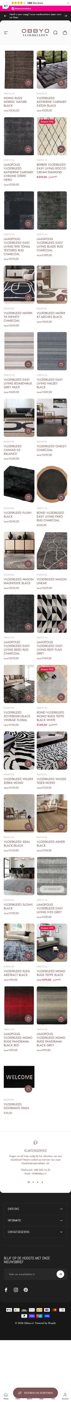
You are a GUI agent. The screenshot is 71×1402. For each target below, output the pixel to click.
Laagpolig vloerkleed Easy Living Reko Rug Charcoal (17, 648)
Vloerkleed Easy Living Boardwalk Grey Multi (18, 383)
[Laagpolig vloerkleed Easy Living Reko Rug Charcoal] (19, 614)
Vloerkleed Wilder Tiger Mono (51, 781)
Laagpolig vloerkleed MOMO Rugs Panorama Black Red (18, 1039)
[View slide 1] (29, 1182)
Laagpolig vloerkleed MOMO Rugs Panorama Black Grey (51, 1039)
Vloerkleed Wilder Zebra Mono (18, 781)
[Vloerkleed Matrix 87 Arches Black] (52, 284)
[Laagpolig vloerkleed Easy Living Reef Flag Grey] (52, 614)
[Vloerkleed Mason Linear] (52, 551)
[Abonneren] (60, 1274)
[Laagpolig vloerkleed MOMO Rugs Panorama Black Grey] (52, 1005)
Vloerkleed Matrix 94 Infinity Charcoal (18, 317)
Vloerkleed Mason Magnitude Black (19, 581)
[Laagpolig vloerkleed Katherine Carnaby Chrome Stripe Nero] (19, 136)
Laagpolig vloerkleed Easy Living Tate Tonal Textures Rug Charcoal (17, 246)
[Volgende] (66, 15)
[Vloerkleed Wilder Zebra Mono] (19, 750)
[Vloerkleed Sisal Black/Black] (19, 813)
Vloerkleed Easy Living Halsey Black (50, 383)
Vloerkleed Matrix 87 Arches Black (51, 315)
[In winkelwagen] (61, 149)
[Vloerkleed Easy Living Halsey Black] (52, 351)
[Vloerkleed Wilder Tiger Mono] (52, 750)
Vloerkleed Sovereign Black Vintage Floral (17, 716)
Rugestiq (42, 93)
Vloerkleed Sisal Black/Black (17, 844)
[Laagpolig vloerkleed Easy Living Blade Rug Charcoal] (52, 210)
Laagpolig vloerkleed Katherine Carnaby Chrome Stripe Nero (19, 172)
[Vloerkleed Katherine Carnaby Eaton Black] (52, 70)
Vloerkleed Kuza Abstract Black (17, 973)
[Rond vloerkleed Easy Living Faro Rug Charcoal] (52, 484)
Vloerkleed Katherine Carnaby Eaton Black (51, 102)
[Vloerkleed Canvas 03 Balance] (19, 418)
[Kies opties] (28, 82)
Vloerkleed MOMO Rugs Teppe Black (51, 973)
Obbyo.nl (9, 93)
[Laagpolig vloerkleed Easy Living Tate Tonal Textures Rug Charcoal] (19, 210)
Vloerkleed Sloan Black (18, 906)
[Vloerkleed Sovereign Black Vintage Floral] (19, 684)
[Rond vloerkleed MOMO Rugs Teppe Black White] (52, 684)
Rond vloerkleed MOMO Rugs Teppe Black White (50, 716)
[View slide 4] (42, 1182)
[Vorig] (5, 15)
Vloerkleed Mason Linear (51, 581)
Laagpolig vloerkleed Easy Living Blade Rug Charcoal (50, 244)
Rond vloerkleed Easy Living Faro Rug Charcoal (50, 516)
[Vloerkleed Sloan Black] (19, 876)
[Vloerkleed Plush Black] (19, 484)
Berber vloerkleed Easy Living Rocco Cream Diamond (51, 168)
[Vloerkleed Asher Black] (52, 813)
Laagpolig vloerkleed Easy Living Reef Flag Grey (50, 648)
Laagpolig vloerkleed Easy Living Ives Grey (50, 908)
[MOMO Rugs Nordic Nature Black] (19, 70)
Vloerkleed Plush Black (17, 515)
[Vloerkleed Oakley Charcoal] (52, 418)
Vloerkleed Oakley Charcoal (51, 448)
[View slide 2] (33, 1182)
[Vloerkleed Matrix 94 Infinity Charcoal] (19, 284)
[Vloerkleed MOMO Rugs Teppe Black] (52, 943)
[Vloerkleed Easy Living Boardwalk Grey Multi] (19, 351)
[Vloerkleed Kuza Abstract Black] (19, 943)
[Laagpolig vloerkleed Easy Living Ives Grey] (52, 876)
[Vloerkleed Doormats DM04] (19, 1076)
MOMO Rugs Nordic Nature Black (15, 102)
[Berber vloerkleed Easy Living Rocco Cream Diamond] (52, 136)
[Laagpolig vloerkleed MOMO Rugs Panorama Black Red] (19, 1005)
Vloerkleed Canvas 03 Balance (13, 450)
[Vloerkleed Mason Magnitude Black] (19, 551)
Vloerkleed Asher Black (51, 844)
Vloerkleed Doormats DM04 (16, 1106)
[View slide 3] (38, 1182)
